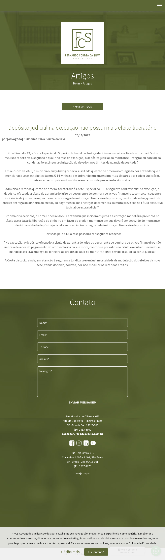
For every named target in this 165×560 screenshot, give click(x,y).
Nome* (43, 323)
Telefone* (44, 347)
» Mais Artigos (82, 106)
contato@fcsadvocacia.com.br (82, 434)
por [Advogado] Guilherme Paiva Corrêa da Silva (34, 139)
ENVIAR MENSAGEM (82, 402)
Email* (43, 335)
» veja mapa (82, 473)
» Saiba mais (70, 551)
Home (76, 83)
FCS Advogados (82, 43)
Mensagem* (45, 371)
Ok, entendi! (96, 552)
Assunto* (44, 359)
